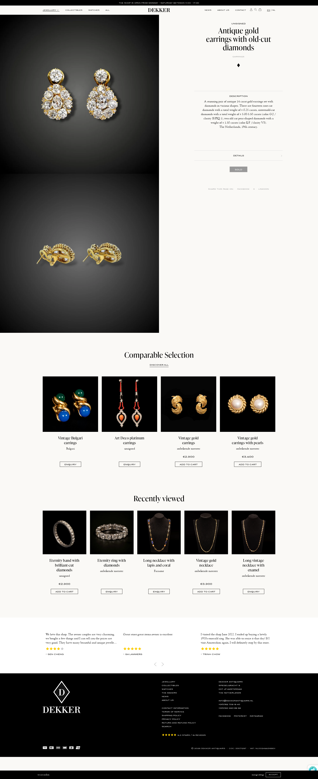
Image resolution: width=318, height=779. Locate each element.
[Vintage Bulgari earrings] (70, 404)
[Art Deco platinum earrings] (129, 404)
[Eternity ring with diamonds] (112, 532)
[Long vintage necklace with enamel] (253, 532)
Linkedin (263, 189)
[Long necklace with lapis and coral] (159, 532)
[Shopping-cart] (260, 9)
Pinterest (240, 716)
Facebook (243, 189)
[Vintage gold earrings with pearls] (247, 404)
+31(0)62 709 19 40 (229, 704)
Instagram (256, 716)
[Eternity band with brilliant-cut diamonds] (64, 532)
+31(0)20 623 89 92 (230, 708)
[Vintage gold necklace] (206, 532)
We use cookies (43, 775)
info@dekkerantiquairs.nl (236, 701)
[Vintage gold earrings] (188, 404)
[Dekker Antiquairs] (159, 10)
